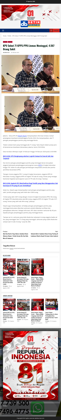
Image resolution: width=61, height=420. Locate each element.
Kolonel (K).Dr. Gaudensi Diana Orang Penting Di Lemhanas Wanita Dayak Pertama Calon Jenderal (44, 234)
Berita (5, 41)
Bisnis (53, 308)
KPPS (40, 165)
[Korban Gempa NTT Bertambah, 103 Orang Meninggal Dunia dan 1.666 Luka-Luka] (23, 267)
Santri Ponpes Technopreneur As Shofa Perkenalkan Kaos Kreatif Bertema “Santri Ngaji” (51, 316)
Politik (10, 41)
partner (56, 30)
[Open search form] (47, 30)
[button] (3, 30)
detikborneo (6, 52)
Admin (6, 286)
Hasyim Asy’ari (22, 136)
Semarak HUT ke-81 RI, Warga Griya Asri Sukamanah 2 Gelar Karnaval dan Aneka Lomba (9, 281)
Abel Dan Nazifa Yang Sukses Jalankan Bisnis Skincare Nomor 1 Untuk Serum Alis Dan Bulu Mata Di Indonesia (15, 235)
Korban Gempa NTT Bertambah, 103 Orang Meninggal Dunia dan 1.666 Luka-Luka (22, 280)
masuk (11, 248)
